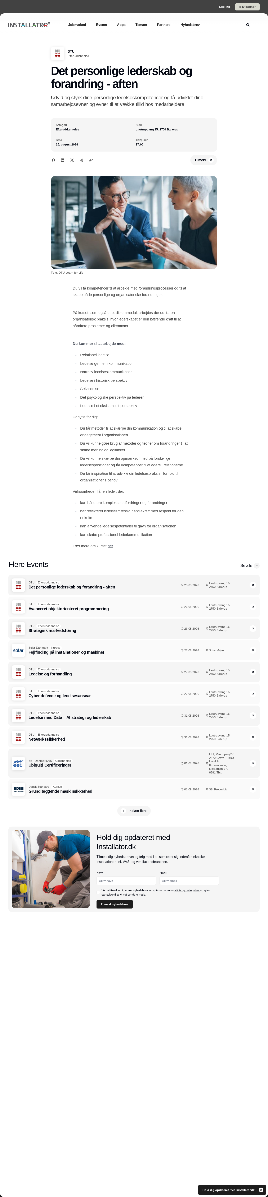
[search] (248, 25)
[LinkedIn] (62, 160)
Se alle (246, 565)
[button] (257, 566)
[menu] (258, 25)
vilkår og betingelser (187, 890)
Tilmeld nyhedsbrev (114, 904)
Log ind (224, 6)
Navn (100, 872)
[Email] (81, 160)
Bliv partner (247, 6)
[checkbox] (98, 892)
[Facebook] (53, 160)
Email (163, 872)
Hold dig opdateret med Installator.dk (228, 1190)
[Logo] (29, 25)
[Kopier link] (91, 160)
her (110, 546)
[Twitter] (72, 160)
